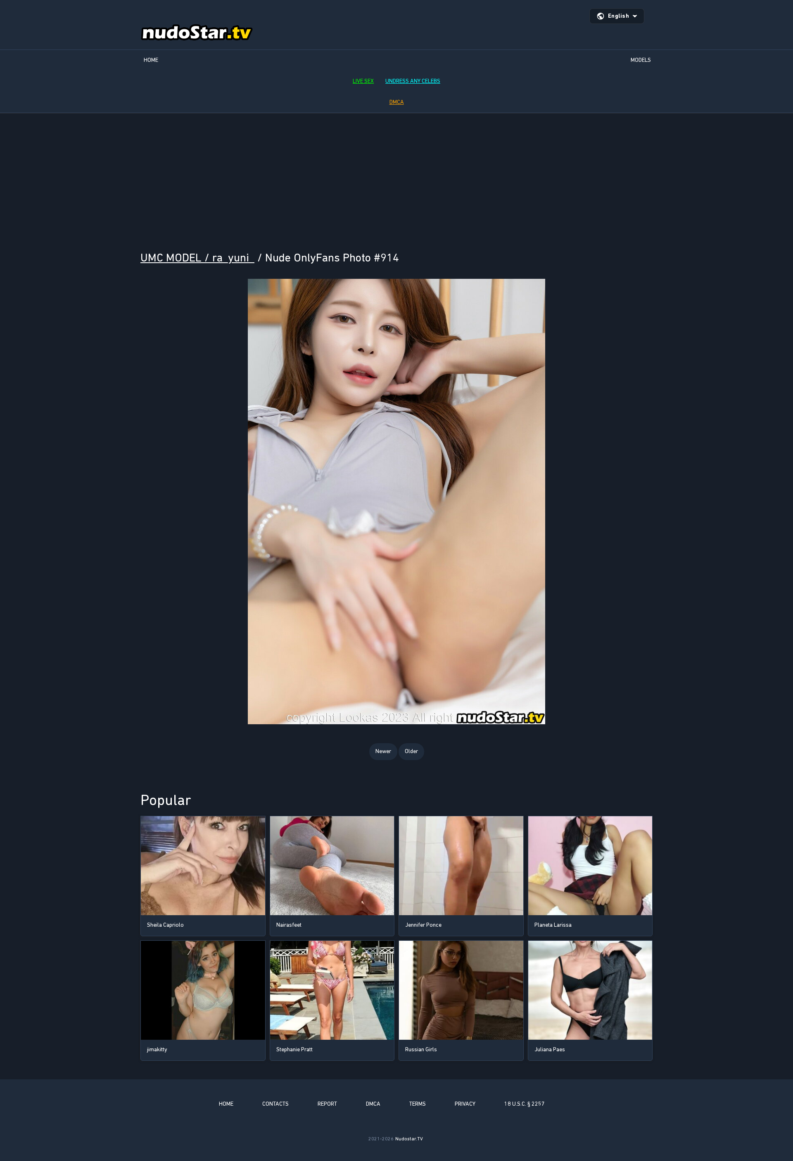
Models (641, 60)
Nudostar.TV (409, 1139)
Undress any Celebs (412, 81)
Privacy (465, 1103)
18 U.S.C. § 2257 (524, 1103)
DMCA (396, 102)
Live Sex (363, 81)
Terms (417, 1103)
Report (327, 1103)
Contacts (275, 1103)
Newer (383, 751)
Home (151, 60)
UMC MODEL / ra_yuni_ (197, 257)
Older (411, 751)
